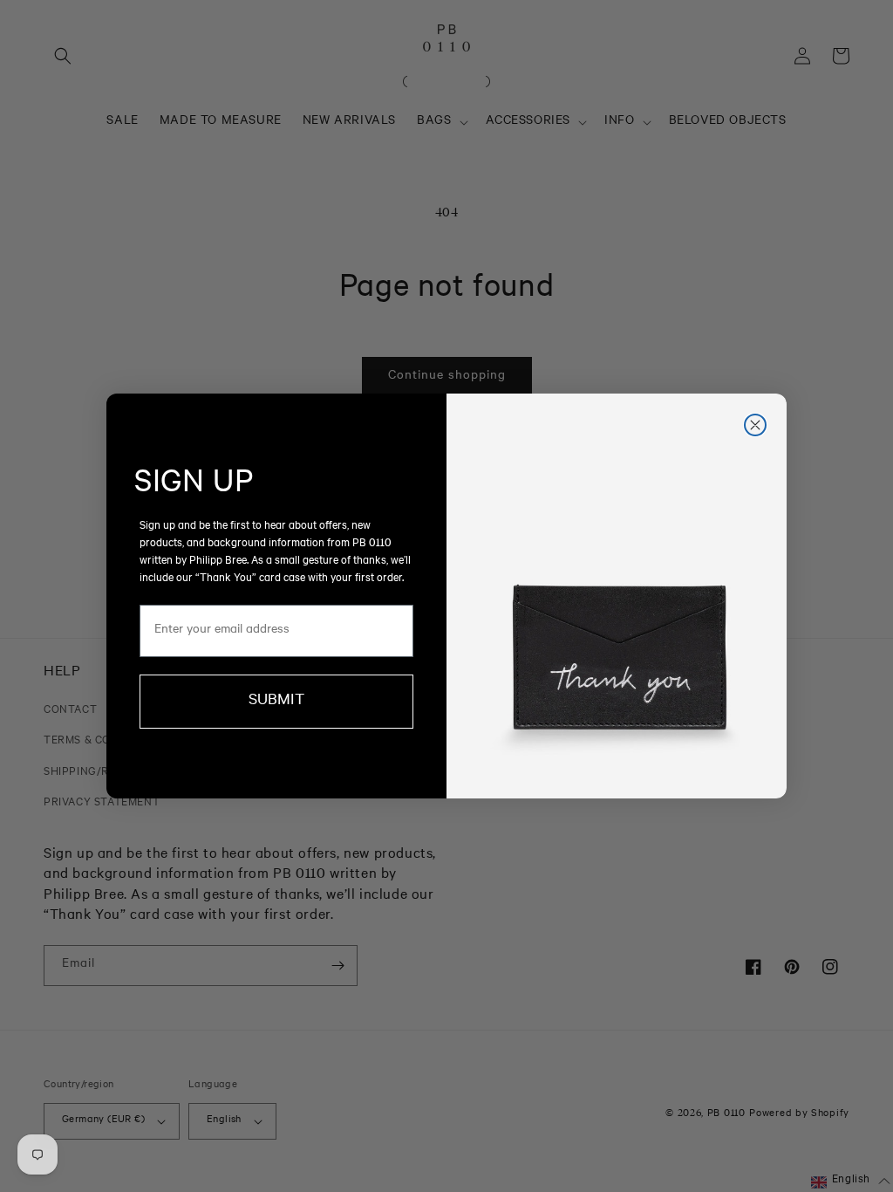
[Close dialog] (755, 424)
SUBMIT (276, 701)
